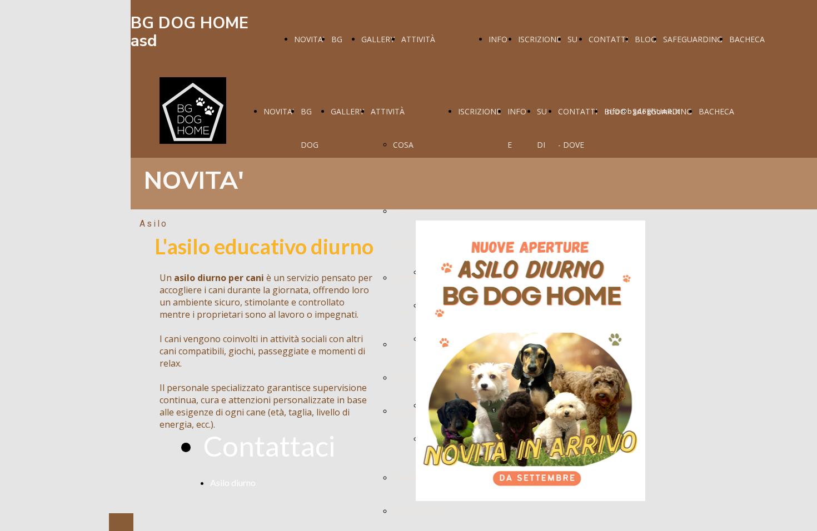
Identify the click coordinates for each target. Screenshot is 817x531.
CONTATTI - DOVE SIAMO (577, 144)
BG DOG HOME (312, 144)
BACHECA (747, 39)
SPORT (406, 378)
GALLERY (378, 39)
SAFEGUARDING (693, 39)
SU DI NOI (544, 144)
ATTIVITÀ (418, 39)
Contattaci (269, 446)
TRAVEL (407, 478)
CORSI (404, 344)
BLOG (645, 39)
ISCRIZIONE (539, 39)
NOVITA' (309, 39)
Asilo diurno (233, 482)
